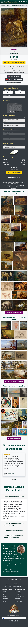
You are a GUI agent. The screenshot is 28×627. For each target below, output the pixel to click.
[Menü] (1, 1)
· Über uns (4, 601)
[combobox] (14, 97)
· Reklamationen (5, 600)
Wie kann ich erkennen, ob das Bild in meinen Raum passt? (13, 524)
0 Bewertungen (17, 82)
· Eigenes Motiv (18, 591)
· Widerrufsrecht (5, 598)
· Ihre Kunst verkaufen (19, 593)
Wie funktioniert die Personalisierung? (14, 496)
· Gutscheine (17, 600)
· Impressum (4, 593)
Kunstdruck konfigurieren (15, 62)
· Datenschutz (5, 596)
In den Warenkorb (15, 173)
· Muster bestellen (18, 601)
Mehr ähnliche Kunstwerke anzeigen (14, 312)
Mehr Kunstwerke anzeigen (14, 438)
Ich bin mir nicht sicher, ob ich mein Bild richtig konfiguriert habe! (13, 536)
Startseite (3, 5)
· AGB (3, 594)
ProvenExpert (11, 473)
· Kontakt (4, 591)
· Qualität (17, 594)
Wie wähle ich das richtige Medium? (13, 530)
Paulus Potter (19, 5)
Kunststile (8, 5)
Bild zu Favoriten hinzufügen (15, 79)
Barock (13, 5)
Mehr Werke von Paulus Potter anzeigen (14, 381)
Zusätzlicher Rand (6, 95)
